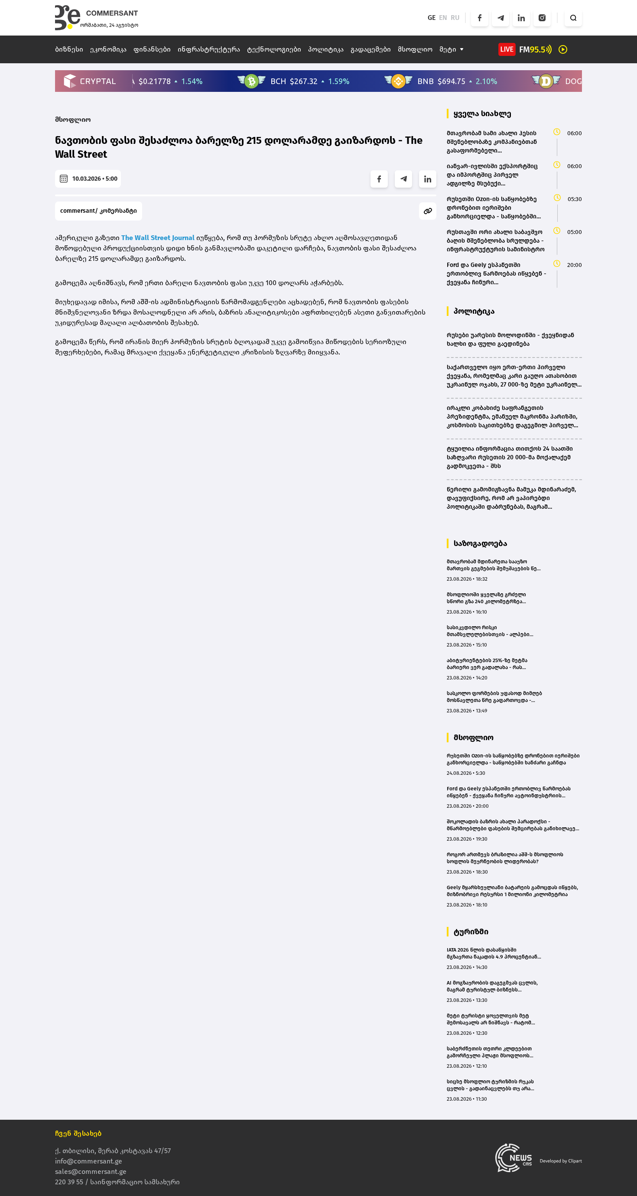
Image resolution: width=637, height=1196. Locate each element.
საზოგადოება (480, 543)
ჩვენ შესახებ (78, 1133)
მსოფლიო (415, 49)
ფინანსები (152, 49)
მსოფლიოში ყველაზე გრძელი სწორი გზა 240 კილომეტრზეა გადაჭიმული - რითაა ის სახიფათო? (493, 598)
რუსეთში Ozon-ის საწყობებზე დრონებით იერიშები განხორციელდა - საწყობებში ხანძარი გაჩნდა (513, 759)
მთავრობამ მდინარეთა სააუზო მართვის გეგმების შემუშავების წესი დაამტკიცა (495, 565)
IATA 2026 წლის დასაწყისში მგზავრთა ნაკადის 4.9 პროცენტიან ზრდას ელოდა (492, 953)
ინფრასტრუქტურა (209, 49)
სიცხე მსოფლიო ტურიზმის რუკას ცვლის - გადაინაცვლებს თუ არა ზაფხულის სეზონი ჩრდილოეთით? (491, 1085)
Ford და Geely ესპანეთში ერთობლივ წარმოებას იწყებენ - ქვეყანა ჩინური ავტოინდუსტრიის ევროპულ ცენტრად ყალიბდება (509, 792)
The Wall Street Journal (158, 238)
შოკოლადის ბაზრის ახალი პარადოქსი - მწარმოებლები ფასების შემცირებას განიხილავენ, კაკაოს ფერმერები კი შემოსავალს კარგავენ (513, 825)
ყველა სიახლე (482, 113)
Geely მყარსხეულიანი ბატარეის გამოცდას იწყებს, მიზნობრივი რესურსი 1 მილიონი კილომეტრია (512, 890)
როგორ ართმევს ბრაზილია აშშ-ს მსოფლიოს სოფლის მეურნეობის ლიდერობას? (505, 858)
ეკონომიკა (108, 49)
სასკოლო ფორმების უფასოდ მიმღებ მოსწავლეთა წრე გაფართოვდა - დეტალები (494, 697)
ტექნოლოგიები (274, 49)
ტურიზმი (471, 931)
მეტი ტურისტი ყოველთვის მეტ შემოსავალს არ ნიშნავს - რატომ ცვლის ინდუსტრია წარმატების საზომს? (489, 1019)
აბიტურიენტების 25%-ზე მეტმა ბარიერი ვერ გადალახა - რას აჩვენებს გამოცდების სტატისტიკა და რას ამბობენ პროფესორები (492, 664)
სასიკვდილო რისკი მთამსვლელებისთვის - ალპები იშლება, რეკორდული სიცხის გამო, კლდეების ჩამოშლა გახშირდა (492, 631)
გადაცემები (371, 49)
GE (432, 17)
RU (455, 17)
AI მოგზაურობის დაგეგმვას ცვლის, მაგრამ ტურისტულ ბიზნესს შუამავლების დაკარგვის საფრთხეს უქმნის (493, 986)
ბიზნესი (69, 49)
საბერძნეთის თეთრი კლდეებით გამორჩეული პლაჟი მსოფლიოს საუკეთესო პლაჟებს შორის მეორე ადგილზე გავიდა (491, 1052)
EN (443, 17)
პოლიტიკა (326, 49)
